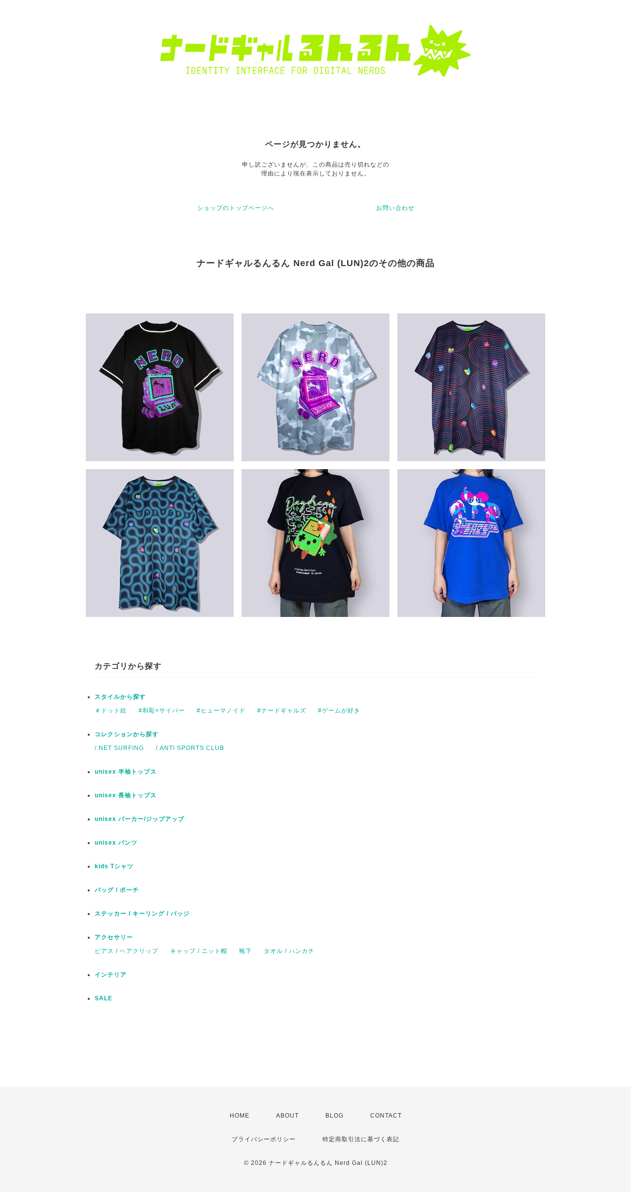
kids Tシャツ (114, 866)
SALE (103, 998)
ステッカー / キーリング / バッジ (142, 913)
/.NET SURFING (119, 748)
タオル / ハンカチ (289, 951)
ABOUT (287, 1115)
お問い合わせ (395, 207)
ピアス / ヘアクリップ (126, 951)
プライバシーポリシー (264, 1139)
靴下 (245, 951)
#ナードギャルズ (281, 710)
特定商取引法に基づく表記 (360, 1139)
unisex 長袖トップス (126, 795)
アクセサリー (114, 937)
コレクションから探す (127, 734)
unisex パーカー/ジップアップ (139, 819)
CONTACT (386, 1115)
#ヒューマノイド (221, 710)
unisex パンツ (116, 842)
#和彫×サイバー (162, 710)
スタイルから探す (120, 696)
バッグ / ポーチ (117, 889)
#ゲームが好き (339, 710)
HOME (239, 1115)
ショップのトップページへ (235, 207)
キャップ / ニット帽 (198, 951)
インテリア (111, 974)
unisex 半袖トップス (126, 771)
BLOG (334, 1115)
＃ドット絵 (111, 710)
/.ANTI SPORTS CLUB (190, 748)
